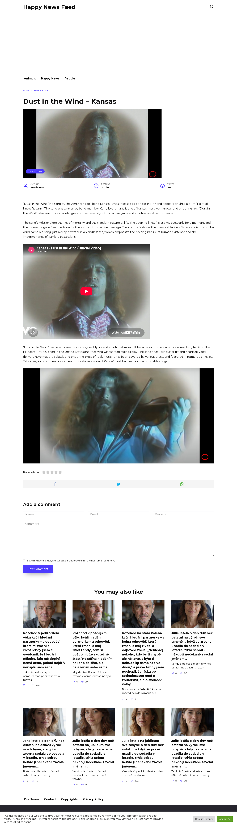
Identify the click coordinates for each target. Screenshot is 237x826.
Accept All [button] (225, 819)
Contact (50, 799)
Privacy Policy (93, 799)
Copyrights (69, 799)
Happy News (50, 78)
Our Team (31, 799)
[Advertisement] (118, 43)
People (70, 78)
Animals (30, 78)
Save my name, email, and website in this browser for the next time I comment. (71, 560)
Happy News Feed (49, 7)
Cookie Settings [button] (204, 819)
